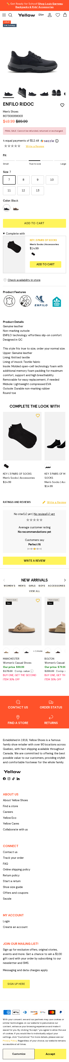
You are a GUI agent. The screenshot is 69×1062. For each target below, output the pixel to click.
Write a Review (35, 146)
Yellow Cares (11, 823)
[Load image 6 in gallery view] (32, 52)
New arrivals (34, 580)
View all (34, 591)
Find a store (10, 806)
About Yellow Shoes (15, 800)
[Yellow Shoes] (26, 15)
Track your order (13, 858)
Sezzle (7, 899)
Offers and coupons (15, 893)
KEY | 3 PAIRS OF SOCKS (43, 240)
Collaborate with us (15, 829)
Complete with (15, 233)
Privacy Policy (10, 1040)
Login (6, 921)
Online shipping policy (16, 869)
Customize (18, 1054)
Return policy (11, 875)
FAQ (5, 864)
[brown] (16, 208)
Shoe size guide (13, 887)
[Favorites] (57, 15)
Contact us (10, 852)
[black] (6, 208)
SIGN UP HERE (16, 984)
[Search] (12, 15)
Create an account (15, 927)
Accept (50, 1054)
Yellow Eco (9, 818)
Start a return (12, 881)
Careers (8, 812)
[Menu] (4, 15)
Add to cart (34, 223)
